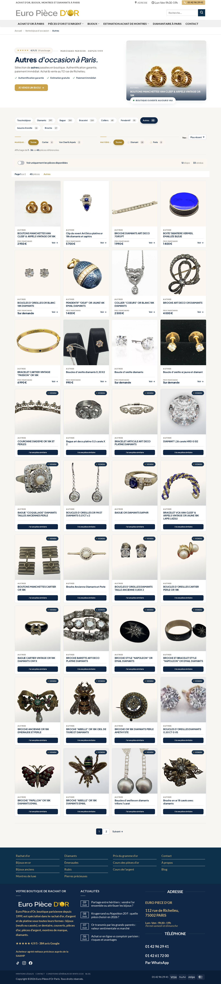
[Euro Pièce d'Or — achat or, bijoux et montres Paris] (43, 904)
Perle (157, 142)
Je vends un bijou (31, 87)
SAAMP (20, 955)
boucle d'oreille (27, 128)
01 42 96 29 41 (160, 976)
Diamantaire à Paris (167, 23)
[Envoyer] (201, 12)
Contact (192, 23)
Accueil (18, 30)
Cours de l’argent (123, 869)
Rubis (68, 869)
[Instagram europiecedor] (24, 963)
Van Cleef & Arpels (69, 142)
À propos (167, 862)
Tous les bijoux (24, 120)
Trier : (184, 137)
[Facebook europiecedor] (30, 963)
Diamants (44, 120)
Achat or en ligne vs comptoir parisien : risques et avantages (115, 938)
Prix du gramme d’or (125, 856)
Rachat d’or (23, 856)
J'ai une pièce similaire (38, 452)
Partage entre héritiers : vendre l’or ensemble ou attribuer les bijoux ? (113, 903)
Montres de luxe (26, 876)
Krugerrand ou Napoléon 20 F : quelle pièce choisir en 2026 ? (114, 915)
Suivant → (117, 831)
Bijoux (92, 23)
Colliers (107, 120)
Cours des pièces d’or (126, 862)
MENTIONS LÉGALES (25, 974)
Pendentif (128, 120)
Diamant (137, 142)
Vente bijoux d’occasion (37, 30)
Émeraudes (71, 862)
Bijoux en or (23, 862)
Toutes (33, 142)
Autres (148, 120)
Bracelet (86, 120)
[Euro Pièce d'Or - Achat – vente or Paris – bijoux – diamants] (47, 12)
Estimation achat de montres (125, 23)
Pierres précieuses (75, 876)
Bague (66, 120)
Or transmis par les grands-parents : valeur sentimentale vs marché (113, 926)
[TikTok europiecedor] (17, 963)
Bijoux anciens (25, 869)
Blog (164, 869)
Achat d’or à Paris (31, 23)
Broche (51, 128)
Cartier (47, 142)
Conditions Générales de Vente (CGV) (65, 974)
